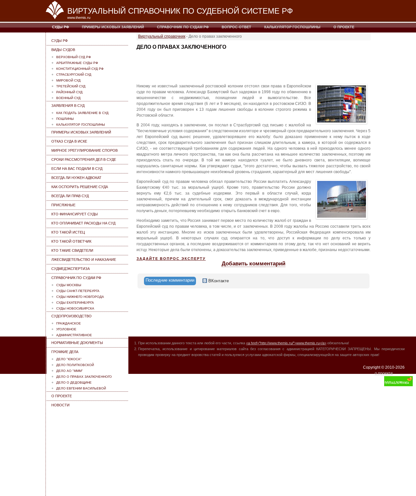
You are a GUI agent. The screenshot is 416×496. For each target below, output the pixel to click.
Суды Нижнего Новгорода (80, 297)
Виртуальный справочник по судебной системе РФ (180, 10)
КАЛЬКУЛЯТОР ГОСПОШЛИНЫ (292, 27)
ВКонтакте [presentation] (218, 280)
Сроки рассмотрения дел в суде (83, 159)
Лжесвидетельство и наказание (83, 259)
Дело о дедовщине (74, 382)
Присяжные (63, 205)
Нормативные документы (77, 343)
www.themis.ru (78, 17)
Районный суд (69, 92)
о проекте (384, 373)
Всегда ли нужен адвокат (76, 178)
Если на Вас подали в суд (76, 169)
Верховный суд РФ (73, 57)
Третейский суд (70, 86)
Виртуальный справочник (161, 36)
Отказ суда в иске (69, 141)
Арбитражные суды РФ (77, 63)
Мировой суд (68, 80)
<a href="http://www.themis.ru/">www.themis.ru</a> (286, 343)
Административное (74, 335)
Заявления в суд (67, 106)
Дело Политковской (75, 365)
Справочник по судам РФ (183, 27)
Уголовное (66, 329)
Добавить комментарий (253, 264)
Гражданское (68, 323)
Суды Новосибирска (75, 308)
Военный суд (68, 98)
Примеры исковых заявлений (113, 27)
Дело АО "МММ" (69, 371)
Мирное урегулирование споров (84, 150)
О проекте (343, 27)
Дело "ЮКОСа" (69, 359)
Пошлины (65, 119)
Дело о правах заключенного (84, 376)
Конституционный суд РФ (80, 68)
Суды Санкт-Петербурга (77, 291)
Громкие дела (64, 352)
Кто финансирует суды (74, 214)
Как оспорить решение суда (79, 187)
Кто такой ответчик (71, 241)
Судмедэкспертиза (70, 269)
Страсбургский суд (73, 74)
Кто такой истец (68, 232)
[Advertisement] (87, 450)
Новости (60, 405)
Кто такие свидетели (72, 250)
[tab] (170, 281)
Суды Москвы (68, 285)
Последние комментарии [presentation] (170, 280)
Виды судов (63, 50)
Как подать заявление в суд (82, 113)
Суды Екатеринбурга (75, 302)
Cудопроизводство (71, 316)
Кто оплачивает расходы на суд (83, 223)
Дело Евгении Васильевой (81, 388)
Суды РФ (60, 27)
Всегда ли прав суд (70, 196)
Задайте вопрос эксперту (171, 259)
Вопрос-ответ (236, 27)
